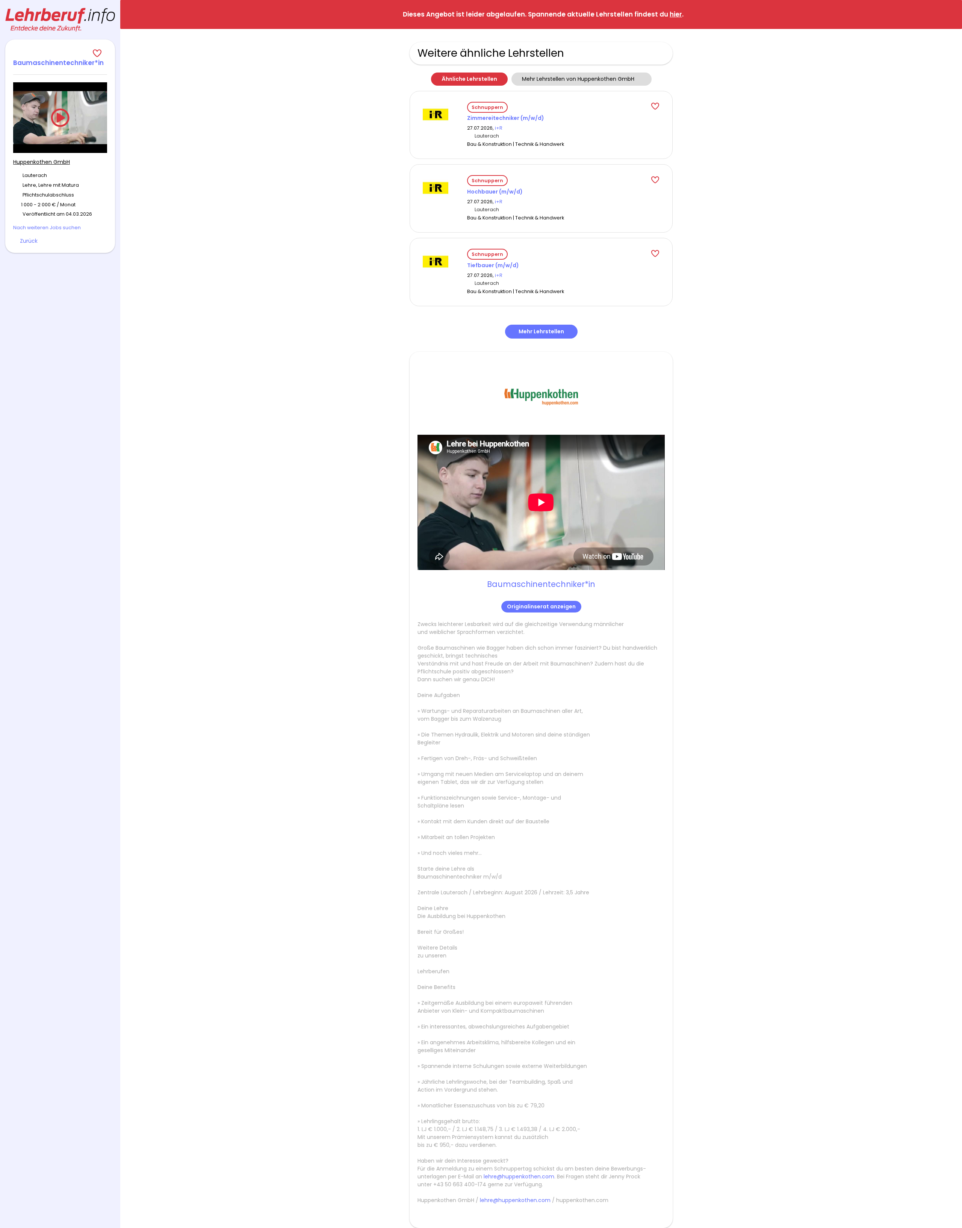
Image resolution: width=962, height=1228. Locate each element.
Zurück (29, 241)
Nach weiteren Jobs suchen (47, 227)
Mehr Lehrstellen (541, 331)
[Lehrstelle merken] (60, 53)
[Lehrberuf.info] (60, 20)
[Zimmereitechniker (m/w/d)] (435, 114)
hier (676, 14)
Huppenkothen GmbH (41, 162)
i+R (498, 128)
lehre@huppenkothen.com (519, 1176)
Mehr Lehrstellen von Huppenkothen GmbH (578, 79)
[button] (950, 14)
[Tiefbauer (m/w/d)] (435, 261)
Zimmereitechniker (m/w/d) (505, 118)
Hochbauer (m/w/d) (495, 191)
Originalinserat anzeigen (541, 606)
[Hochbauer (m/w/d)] (435, 187)
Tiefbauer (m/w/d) (493, 265)
